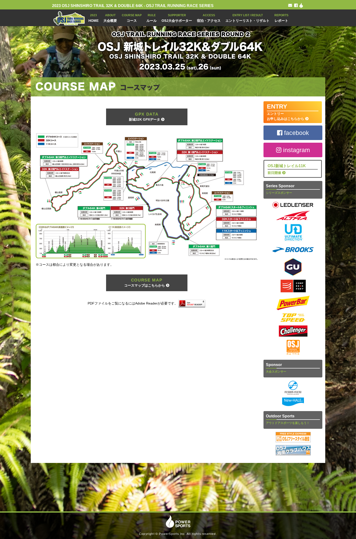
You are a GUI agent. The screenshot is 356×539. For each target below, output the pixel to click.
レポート (281, 18)
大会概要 (110, 18)
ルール (152, 18)
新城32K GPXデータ (145, 116)
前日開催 (287, 169)
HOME (93, 18)
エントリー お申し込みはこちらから (286, 112)
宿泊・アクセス (209, 18)
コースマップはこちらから (145, 282)
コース (132, 18)
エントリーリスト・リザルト (247, 18)
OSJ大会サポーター (177, 18)
